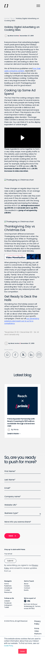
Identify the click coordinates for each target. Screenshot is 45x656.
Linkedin (7, 601)
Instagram (8, 605)
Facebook (7, 603)
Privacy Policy (37, 622)
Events (26, 590)
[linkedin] (31, 354)
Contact (27, 588)
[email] (39, 354)
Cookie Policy (8, 646)
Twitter (6, 607)
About (26, 584)
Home (6, 18)
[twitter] (23, 354)
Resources (8, 592)
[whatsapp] (7, 354)
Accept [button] (22, 651)
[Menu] (38, 6)
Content (7, 590)
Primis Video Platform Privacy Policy (38, 633)
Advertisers (8, 588)
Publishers (7, 586)
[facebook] (15, 354)
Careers (27, 586)
